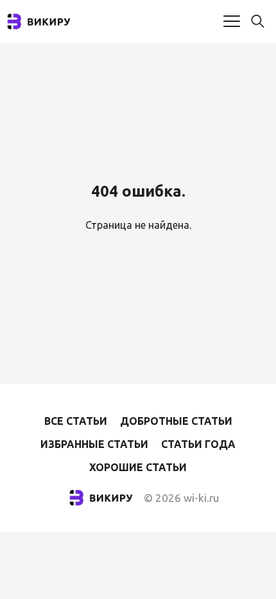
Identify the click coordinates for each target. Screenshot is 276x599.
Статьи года (198, 444)
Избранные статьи (94, 444)
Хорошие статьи (138, 467)
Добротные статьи (176, 421)
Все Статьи (75, 421)
